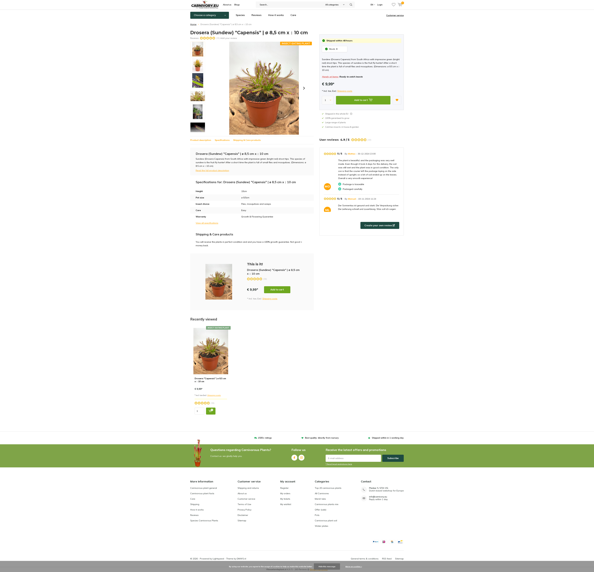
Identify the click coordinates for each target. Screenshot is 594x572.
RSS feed (387, 558)
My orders (285, 493)
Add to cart (277, 289)
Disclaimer (243, 515)
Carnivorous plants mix (326, 504)
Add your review (228, 38)
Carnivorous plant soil (326, 520)
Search (351, 5)
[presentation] (304, 88)
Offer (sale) (320, 509)
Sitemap (242, 520)
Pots (317, 515)
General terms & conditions (365, 558)
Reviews (256, 15)
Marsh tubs (320, 498)
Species (240, 15)
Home (193, 24)
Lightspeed (218, 558)
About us (227, 4)
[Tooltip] (351, 114)
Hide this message (327, 566)
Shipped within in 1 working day (388, 437)
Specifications (222, 140)
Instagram (301, 458)
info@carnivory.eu (378, 496)
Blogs (237, 4)
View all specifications (207, 223)
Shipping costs (344, 91)
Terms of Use (244, 504)
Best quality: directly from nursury (322, 437)
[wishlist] (393, 4)
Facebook (294, 458)
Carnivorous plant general (203, 488)
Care (293, 15)
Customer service (395, 15)
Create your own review (378, 225)
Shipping (194, 504)
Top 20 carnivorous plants (328, 488)
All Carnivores (322, 493)
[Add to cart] (210, 411)
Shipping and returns (248, 488)
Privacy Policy (244, 509)
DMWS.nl (241, 558)
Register (284, 488)
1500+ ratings (265, 437)
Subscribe (393, 458)
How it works (276, 15)
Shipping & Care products (247, 140)
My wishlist (285, 504)
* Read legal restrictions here (339, 464)
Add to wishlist (397, 100)
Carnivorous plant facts (202, 493)
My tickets (285, 498)
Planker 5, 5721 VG (378, 488)
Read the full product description (212, 170)
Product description (200, 140)
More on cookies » (353, 566)
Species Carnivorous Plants (204, 520)
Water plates (321, 526)
